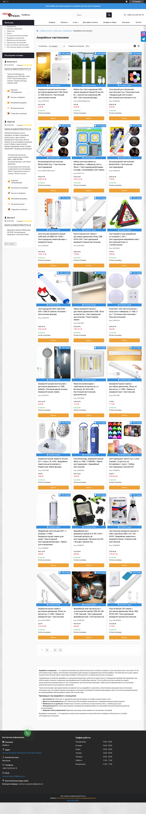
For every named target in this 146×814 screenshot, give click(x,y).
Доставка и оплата (90, 22)
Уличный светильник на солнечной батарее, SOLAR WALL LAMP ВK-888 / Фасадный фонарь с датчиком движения (19, 159)
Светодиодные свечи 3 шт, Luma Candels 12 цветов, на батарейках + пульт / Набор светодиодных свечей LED (124, 463)
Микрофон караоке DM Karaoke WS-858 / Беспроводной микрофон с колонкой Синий (19, 232)
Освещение (67, 31)
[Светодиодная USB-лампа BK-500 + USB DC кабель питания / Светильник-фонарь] (53, 289)
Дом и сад (57, 31)
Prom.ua (83, 796)
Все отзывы (9, 244)
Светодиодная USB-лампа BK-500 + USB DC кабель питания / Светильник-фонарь (52, 311)
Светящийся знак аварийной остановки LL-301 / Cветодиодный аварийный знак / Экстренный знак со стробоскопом (124, 239)
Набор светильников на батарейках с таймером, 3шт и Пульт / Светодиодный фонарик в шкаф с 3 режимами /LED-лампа (89, 165)
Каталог (64, 22)
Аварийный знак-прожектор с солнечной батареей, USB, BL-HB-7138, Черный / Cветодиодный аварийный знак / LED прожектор (89, 612)
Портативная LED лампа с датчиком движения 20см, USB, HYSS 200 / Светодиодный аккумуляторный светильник (88, 238)
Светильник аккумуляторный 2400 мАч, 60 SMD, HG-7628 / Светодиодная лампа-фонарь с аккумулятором (52, 238)
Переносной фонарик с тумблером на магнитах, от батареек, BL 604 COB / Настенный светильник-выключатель (86, 389)
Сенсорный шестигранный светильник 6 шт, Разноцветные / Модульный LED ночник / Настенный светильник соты (124, 93)
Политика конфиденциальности (85, 798)
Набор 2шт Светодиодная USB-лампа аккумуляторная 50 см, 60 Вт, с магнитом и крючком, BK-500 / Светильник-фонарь (88, 93)
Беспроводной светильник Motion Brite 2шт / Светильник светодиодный (52, 164)
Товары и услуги (46, 31)
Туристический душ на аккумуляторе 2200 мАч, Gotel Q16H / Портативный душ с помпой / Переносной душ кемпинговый (18, 78)
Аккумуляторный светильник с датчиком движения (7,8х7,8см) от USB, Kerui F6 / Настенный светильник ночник (53, 93)
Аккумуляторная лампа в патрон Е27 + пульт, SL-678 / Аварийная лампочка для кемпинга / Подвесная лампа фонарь (53, 463)
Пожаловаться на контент (65, 798)
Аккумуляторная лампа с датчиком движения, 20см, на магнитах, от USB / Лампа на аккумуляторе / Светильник (123, 388)
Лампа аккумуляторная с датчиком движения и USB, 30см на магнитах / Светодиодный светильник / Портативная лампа (89, 314)
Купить (53, 118)
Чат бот (138, 22)
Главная (52, 22)
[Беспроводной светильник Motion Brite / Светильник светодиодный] (124, 141)
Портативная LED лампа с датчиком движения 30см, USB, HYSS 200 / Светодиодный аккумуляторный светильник (123, 612)
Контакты (126, 22)
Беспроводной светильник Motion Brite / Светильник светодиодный (121, 164)
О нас (75, 22)
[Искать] (109, 14)
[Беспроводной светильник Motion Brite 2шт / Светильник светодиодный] (53, 141)
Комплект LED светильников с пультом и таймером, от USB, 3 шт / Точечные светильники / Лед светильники (123, 313)
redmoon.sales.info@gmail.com (13, 776)
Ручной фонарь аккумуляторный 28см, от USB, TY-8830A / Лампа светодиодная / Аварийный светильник (88, 463)
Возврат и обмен (109, 22)
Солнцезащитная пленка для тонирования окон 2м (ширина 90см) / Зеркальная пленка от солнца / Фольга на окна (19, 170)
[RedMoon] (11, 15)
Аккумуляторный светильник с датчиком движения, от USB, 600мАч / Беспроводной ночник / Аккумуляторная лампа (53, 388)
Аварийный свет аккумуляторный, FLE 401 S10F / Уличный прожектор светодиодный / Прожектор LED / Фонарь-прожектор (88, 536)
